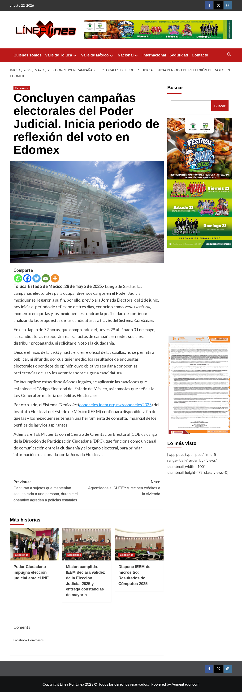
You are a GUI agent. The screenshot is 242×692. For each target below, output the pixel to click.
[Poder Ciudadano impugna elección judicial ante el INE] (34, 544)
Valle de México (95, 55)
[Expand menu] (75, 56)
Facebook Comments (28, 640)
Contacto (200, 55)
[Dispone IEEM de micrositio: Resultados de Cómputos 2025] (139, 544)
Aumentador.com (185, 684)
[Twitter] (36, 278)
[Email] (46, 278)
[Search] (229, 54)
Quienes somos (27, 55)
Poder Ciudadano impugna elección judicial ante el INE (31, 572)
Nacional (126, 55)
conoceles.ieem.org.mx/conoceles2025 (115, 404)
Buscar (175, 87)
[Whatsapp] (18, 278)
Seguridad (178, 55)
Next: (124, 488)
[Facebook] (27, 278)
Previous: (45, 491)
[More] (55, 278)
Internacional (154, 55)
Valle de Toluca (58, 55)
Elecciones (21, 88)
